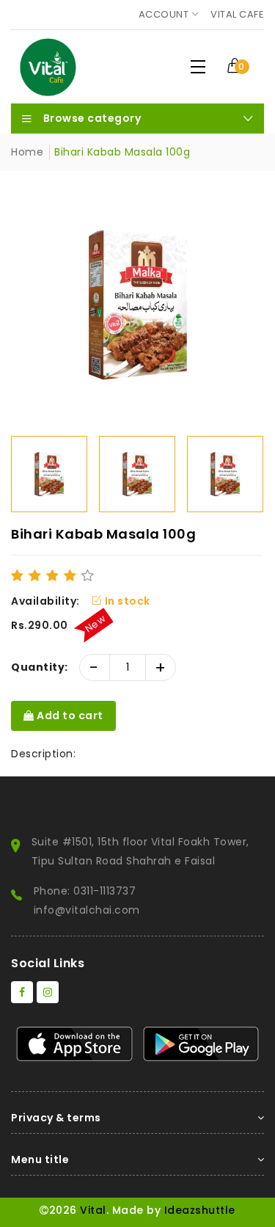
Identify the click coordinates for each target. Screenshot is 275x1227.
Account (164, 14)
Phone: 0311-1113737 (85, 891)
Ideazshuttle (199, 1210)
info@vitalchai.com (87, 910)
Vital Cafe (237, 14)
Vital (93, 1210)
